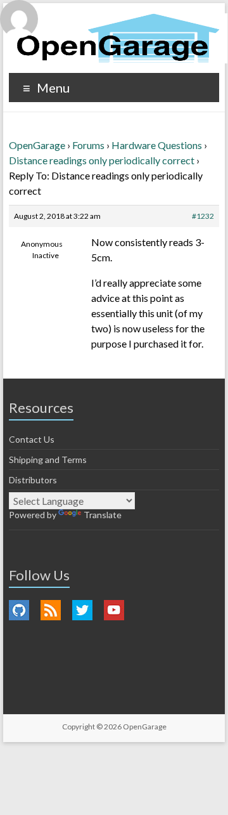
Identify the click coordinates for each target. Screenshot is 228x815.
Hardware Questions (156, 145)
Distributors (33, 479)
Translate (103, 514)
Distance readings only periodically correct (101, 160)
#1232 (203, 216)
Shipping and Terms (48, 459)
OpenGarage (37, 145)
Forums (88, 145)
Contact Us (31, 439)
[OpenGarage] (118, 38)
